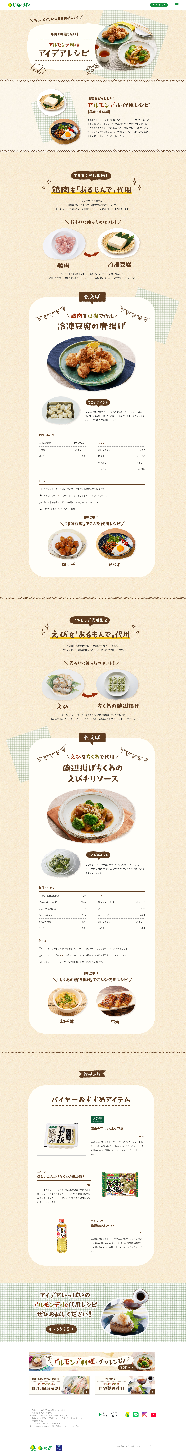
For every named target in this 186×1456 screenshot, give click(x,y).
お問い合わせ (131, 1446)
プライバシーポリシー (147, 1446)
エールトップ (160, 5)
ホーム (112, 1446)
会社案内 (120, 1446)
